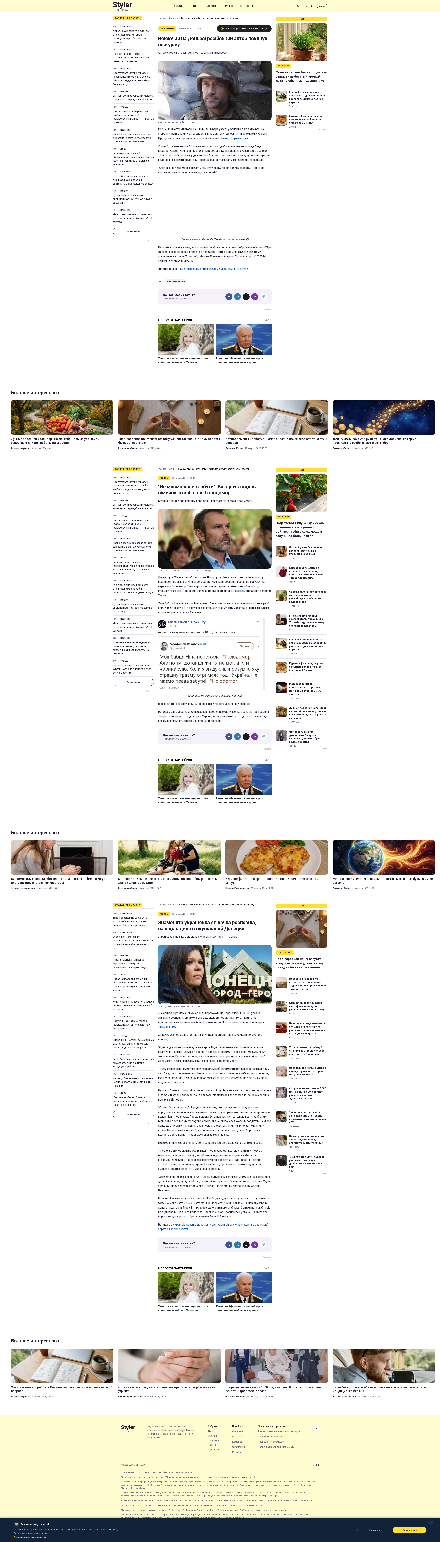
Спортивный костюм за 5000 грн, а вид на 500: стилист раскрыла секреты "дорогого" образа (133, 1043)
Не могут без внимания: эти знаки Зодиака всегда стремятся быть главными (133, 1082)
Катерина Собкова (127, 448)
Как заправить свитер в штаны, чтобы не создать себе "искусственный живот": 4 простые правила (133, 117)
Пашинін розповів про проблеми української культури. (213, 269)
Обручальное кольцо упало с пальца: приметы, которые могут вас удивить (132, 1024)
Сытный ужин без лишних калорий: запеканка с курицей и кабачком (133, 97)
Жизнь (171, 469)
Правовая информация (271, 1441)
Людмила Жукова (20, 448)
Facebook (239, 590)
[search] (298, 6)
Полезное (210, 6)
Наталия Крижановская (23, 888)
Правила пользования (270, 1436)
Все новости (133, 231)
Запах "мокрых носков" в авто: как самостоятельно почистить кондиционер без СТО (133, 1063)
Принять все (410, 1530)
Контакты (237, 1436)
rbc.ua (322, 6)
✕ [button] (431, 1523)
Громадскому (167, 1026)
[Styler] (122, 6)
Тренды (192, 6)
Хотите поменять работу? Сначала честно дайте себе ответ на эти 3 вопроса (276, 440)
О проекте (238, 1431)
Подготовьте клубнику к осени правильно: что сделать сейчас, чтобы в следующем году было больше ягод (132, 78)
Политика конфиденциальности (276, 1447)
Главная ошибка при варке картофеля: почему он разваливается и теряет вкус (130, 963)
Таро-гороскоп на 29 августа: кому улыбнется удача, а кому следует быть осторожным (169, 440)
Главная (162, 18)
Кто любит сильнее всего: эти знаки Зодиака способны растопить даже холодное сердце (133, 180)
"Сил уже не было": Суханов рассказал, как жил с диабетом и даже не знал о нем (132, 1101)
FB (229, 296)
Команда (237, 1441)
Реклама (237, 1452)
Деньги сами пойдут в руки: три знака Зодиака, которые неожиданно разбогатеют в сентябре (131, 36)
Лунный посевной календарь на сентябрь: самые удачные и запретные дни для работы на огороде (55, 440)
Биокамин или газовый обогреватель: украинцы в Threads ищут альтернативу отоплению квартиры (133, 159)
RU (312, 6)
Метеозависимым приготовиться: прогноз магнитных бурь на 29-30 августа (132, 218)
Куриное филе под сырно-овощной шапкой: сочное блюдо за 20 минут (132, 199)
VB (254, 296)
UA (305, 6)
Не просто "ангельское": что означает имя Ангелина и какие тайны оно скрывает (131, 57)
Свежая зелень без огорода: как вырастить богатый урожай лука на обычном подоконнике (132, 138)
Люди (178, 6)
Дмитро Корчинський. (234, 138)
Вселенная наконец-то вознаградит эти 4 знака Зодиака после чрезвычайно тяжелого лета (133, 942)
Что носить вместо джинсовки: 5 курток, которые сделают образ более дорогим (132, 669)
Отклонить (374, 1530)
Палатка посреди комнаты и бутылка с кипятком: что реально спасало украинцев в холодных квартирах (133, 984)
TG (237, 296)
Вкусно (228, 6)
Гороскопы (247, 6)
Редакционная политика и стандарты (279, 1431)
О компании (239, 1447)
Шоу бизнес (174, 18)
